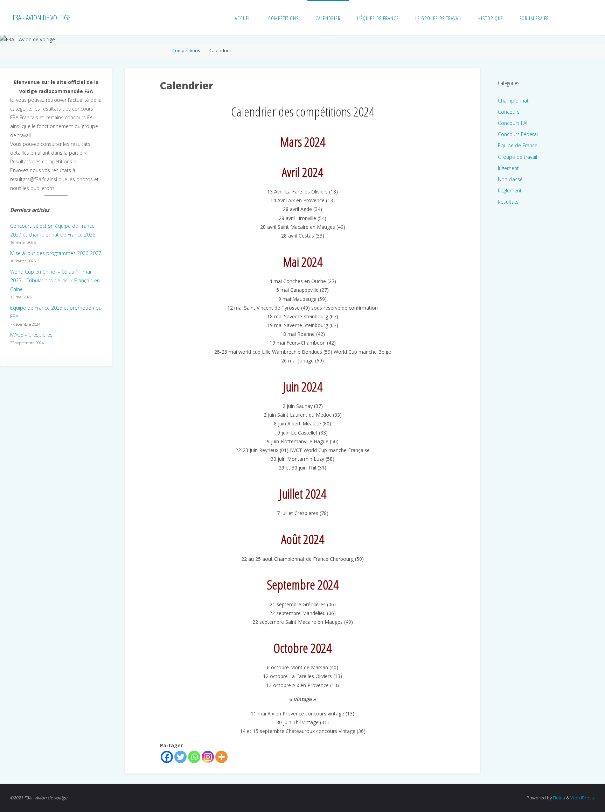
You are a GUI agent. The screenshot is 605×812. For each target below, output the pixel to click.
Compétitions (186, 51)
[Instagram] (208, 757)
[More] (221, 757)
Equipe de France (517, 145)
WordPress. (582, 798)
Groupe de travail (517, 157)
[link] (563, 17)
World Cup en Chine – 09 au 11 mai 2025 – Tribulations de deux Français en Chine (55, 280)
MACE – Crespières (31, 334)
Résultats (508, 201)
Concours (509, 111)
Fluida (558, 798)
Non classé (510, 179)
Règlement (510, 190)
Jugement (508, 168)
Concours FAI (512, 123)
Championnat (513, 100)
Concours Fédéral (518, 134)
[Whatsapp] (194, 757)
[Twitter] (180, 757)
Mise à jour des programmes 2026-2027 (55, 253)
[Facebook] (167, 757)
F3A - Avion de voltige (42, 17)
